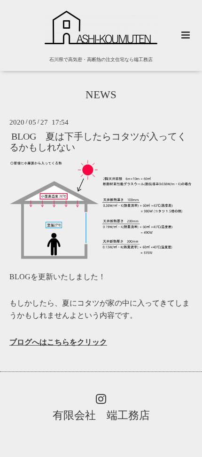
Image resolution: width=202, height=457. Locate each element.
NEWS (101, 95)
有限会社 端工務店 (101, 415)
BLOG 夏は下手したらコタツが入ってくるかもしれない (97, 141)
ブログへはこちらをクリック (58, 342)
